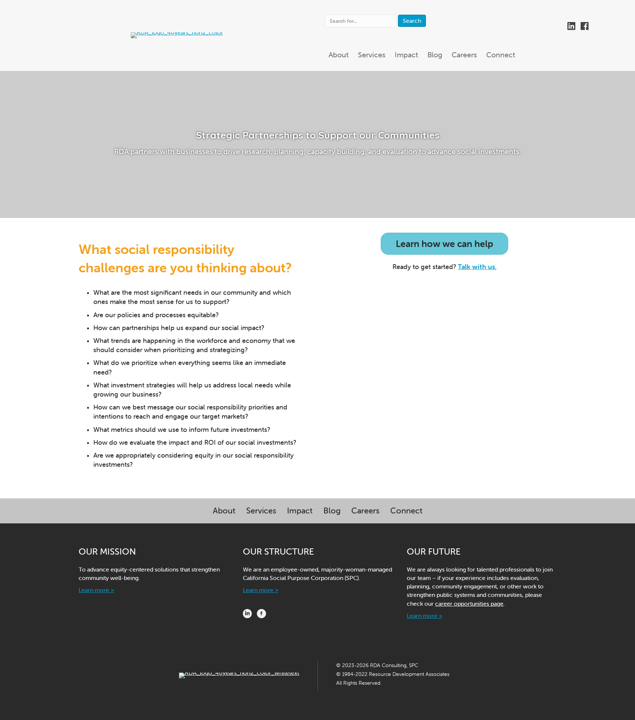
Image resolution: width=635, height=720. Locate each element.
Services (261, 511)
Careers (365, 511)
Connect (406, 511)
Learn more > (96, 590)
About (224, 511)
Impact (300, 511)
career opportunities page (469, 603)
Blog (332, 511)
